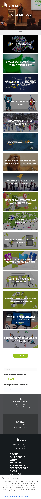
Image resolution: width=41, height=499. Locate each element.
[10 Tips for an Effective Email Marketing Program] (20, 201)
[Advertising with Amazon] (20, 142)
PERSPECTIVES (19, 468)
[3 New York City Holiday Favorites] (20, 122)
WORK (13, 460)
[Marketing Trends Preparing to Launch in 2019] (20, 83)
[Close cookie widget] (38, 478)
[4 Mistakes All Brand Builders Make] (20, 103)
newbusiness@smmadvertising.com (20, 407)
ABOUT (14, 454)
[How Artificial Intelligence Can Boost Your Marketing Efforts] (20, 320)
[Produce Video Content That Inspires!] (20, 241)
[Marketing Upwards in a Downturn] (20, 280)
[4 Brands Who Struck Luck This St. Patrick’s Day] (20, 63)
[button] (20, 356)
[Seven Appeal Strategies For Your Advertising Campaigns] (20, 162)
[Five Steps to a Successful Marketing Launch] (20, 182)
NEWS (13, 471)
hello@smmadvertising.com (20, 427)
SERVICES (16, 462)
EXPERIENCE (17, 465)
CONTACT (16, 473)
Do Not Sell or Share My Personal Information (16, 496)
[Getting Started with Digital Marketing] (20, 221)
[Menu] (20, 32)
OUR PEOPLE (17, 457)
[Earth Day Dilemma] (20, 44)
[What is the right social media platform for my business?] (20, 260)
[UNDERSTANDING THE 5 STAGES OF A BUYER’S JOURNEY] (20, 300)
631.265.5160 (20, 404)
